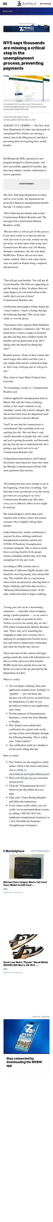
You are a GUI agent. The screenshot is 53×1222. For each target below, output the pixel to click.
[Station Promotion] (26, 29)
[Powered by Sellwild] (45, 1017)
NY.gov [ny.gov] (28, 777)
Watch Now (45, 4)
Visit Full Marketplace (40, 851)
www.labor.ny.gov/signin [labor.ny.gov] (29, 773)
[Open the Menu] (4, 4)
